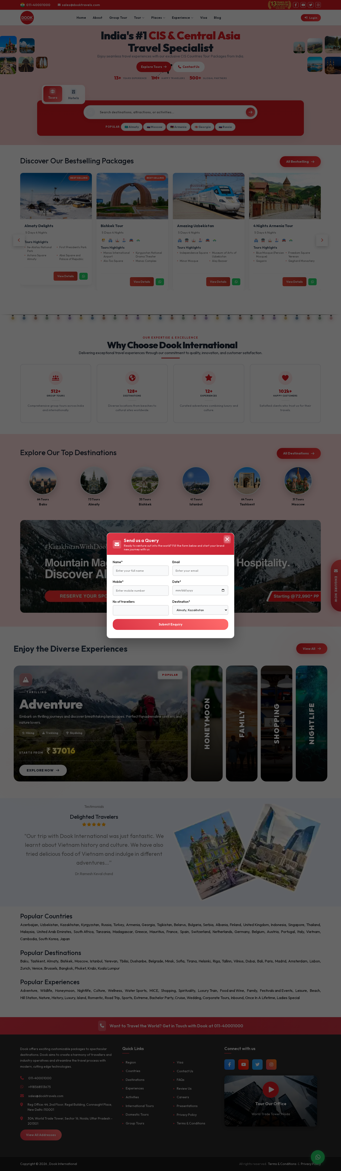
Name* (117, 562)
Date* (176, 582)
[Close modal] (227, 539)
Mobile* (118, 582)
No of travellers (124, 601)
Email (176, 562)
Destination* (181, 601)
